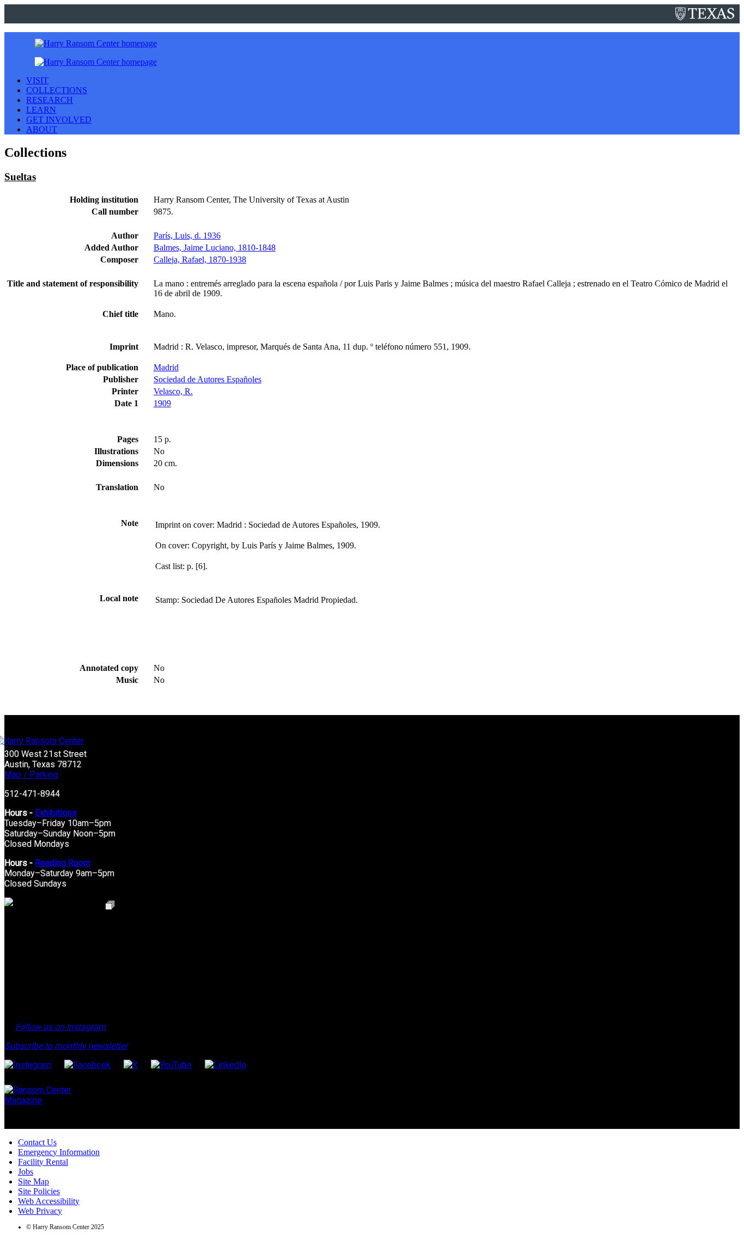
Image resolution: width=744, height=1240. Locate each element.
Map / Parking (31, 774)
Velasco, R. (173, 391)
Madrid (166, 367)
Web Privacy (40, 1210)
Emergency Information (59, 1152)
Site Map (33, 1181)
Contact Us (37, 1142)
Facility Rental (43, 1161)
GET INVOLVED (59, 119)
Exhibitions (56, 813)
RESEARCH (49, 100)
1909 (162, 403)
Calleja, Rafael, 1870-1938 (200, 259)
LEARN (41, 109)
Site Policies (39, 1191)
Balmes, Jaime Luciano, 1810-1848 (215, 247)
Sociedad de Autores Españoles (207, 379)
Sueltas (20, 176)
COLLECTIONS (56, 90)
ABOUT (41, 129)
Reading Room (62, 863)
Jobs (25, 1171)
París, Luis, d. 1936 (187, 235)
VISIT (37, 80)
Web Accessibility (49, 1201)
